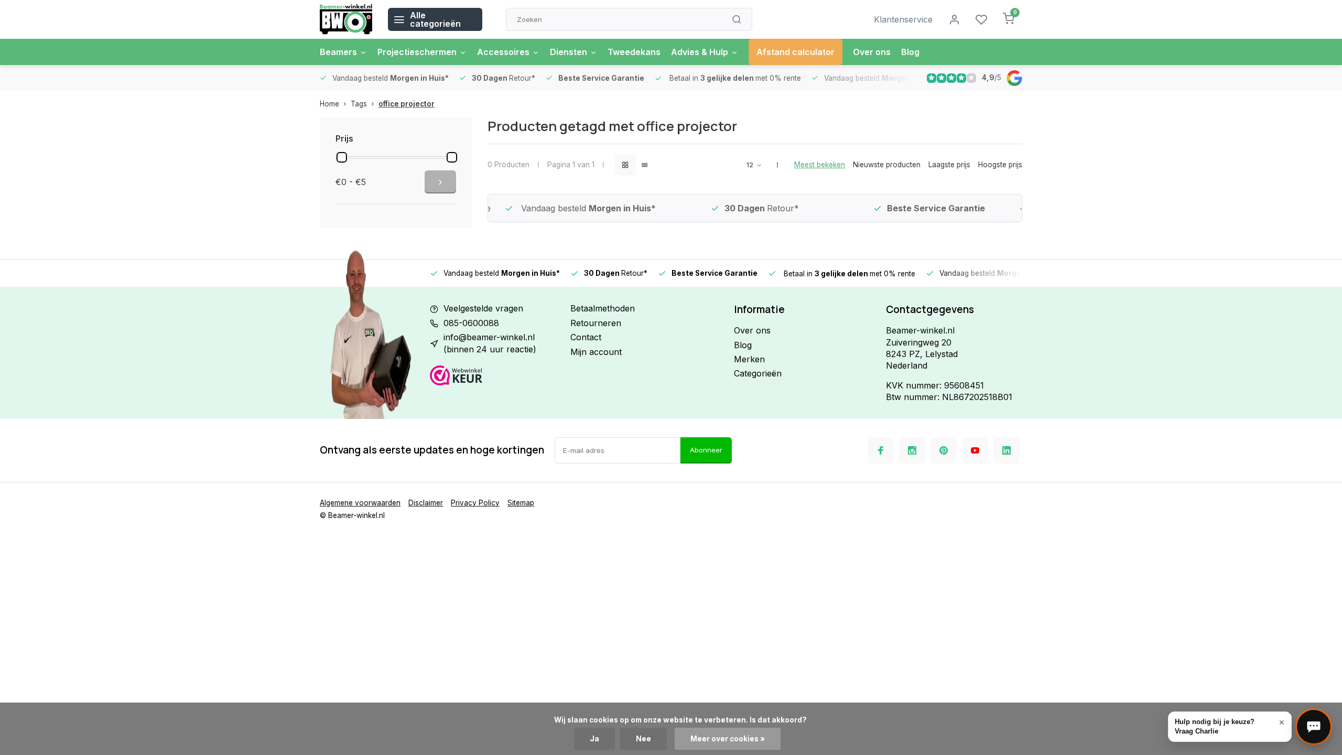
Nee (643, 739)
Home (329, 104)
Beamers (338, 52)
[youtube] (975, 450)
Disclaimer (425, 503)
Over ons (872, 52)
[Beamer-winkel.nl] (346, 19)
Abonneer (706, 450)
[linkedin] (1006, 450)
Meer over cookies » (727, 739)
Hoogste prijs (1000, 164)
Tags (359, 104)
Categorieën (758, 373)
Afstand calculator (795, 52)
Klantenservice (903, 19)
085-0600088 (471, 323)
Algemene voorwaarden (360, 503)
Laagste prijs (949, 164)
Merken (749, 359)
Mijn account (596, 352)
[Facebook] (881, 450)
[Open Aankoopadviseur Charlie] (1313, 726)
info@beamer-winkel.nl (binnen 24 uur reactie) (489, 343)
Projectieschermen (417, 52)
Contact (585, 337)
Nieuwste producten (887, 164)
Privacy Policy (475, 503)
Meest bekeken (819, 164)
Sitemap (520, 503)
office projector (406, 104)
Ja (594, 739)
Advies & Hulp (699, 52)
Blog (910, 52)
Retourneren (595, 323)
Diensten (568, 52)
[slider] (342, 157)
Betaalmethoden (602, 308)
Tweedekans (634, 52)
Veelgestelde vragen (483, 308)
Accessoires (503, 52)
